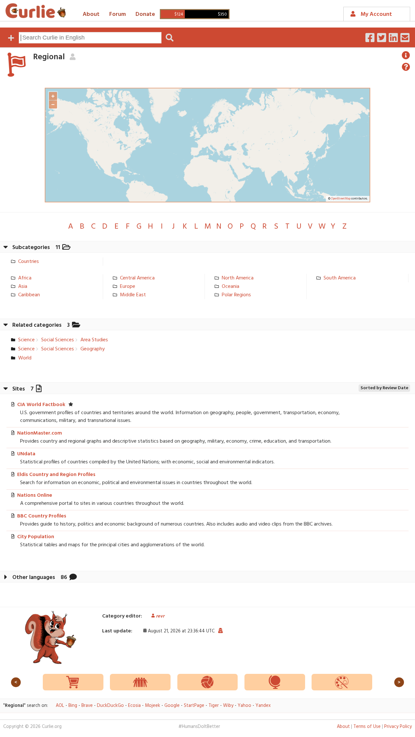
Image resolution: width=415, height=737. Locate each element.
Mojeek (152, 705)
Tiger (213, 705)
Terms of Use (367, 727)
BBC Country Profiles (41, 516)
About (91, 14)
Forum (117, 14)
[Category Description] (405, 55)
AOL (60, 705)
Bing (72, 705)
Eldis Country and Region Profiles (56, 475)
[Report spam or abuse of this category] (220, 631)
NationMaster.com (39, 433)
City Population (35, 537)
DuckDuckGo (110, 705)
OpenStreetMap (340, 199)
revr (160, 616)
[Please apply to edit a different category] (72, 57)
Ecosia (134, 705)
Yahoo (244, 705)
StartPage (194, 705)
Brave (87, 705)
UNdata (26, 454)
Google (172, 705)
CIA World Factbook (41, 405)
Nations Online (34, 495)
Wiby (228, 705)
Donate (145, 14)
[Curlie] (35, 11)
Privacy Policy (398, 727)
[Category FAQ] (405, 67)
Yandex (263, 705)
